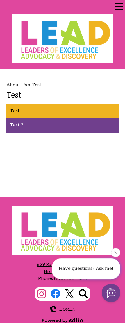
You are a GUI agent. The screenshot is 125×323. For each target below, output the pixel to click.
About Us (16, 85)
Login (67, 308)
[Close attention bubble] (115, 252)
